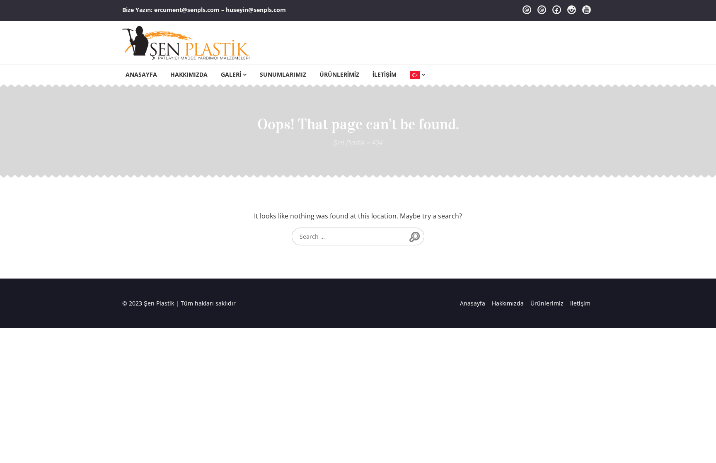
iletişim (385, 74)
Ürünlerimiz (339, 74)
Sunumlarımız (283, 74)
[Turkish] (417, 75)
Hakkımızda (189, 74)
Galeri (231, 74)
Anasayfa (141, 74)
